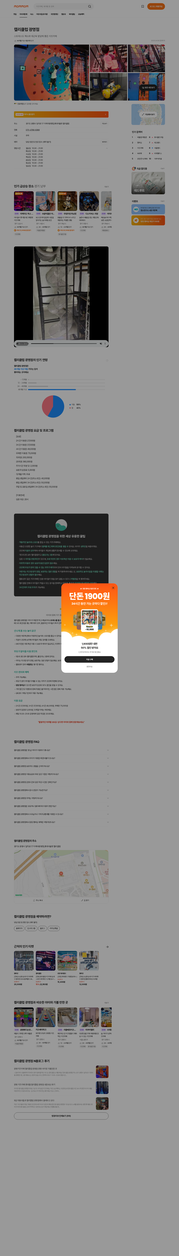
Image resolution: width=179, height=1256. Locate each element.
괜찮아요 (89, 667)
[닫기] (113, 587)
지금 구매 (89, 659)
